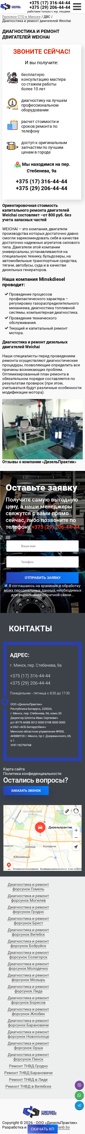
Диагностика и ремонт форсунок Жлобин (28, 1011)
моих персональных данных (29, 590)
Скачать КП (42, 1129)
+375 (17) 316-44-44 (49, 3)
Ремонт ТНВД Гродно (28, 1066)
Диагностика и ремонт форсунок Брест (28, 920)
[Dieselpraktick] (79, 1105)
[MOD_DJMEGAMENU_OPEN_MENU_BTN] (77, 6)
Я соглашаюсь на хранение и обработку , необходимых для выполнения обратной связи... (42, 590)
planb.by (62, 1127)
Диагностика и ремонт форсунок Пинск (28, 1056)
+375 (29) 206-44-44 (49, 7)
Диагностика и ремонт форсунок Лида (28, 988)
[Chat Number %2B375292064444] (79, 1085)
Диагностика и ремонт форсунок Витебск (28, 932)
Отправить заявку (43, 578)
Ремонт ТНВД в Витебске (28, 1086)
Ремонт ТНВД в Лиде (28, 1079)
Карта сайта (14, 769)
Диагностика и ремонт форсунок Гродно (28, 909)
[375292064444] (79, 1095)
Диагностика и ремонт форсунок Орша (28, 1045)
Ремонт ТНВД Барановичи (28, 1072)
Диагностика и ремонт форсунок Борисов (28, 1000)
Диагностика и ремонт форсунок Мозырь (28, 977)
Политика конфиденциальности (32, 773)
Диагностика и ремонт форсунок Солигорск (28, 954)
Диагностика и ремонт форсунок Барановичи (28, 1022)
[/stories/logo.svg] (10, 6)
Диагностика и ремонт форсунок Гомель (28, 886)
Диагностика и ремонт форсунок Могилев (28, 898)
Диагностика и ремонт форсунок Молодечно (28, 966)
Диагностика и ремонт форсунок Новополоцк (28, 1034)
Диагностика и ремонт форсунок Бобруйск (28, 943)
